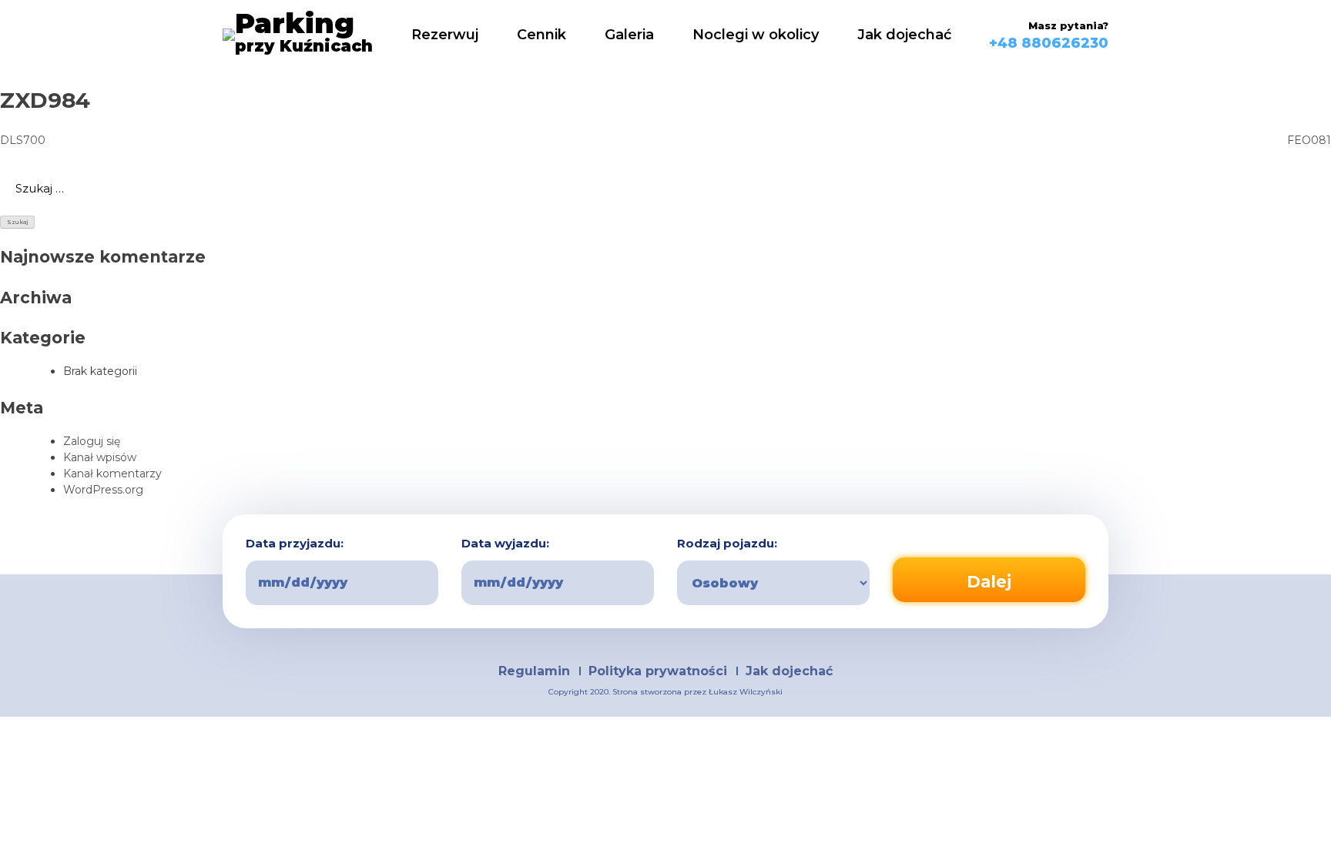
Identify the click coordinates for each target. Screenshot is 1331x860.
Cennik (541, 34)
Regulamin (534, 671)
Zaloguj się (91, 441)
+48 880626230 (1048, 43)
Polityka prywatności (657, 671)
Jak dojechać (904, 34)
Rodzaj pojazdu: (727, 543)
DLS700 (22, 140)
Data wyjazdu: (505, 543)
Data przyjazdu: (295, 543)
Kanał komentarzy (112, 473)
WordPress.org (103, 490)
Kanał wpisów (99, 457)
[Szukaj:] (665, 189)
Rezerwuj (444, 34)
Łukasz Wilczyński (746, 692)
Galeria (629, 34)
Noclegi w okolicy (755, 34)
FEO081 (1309, 140)
